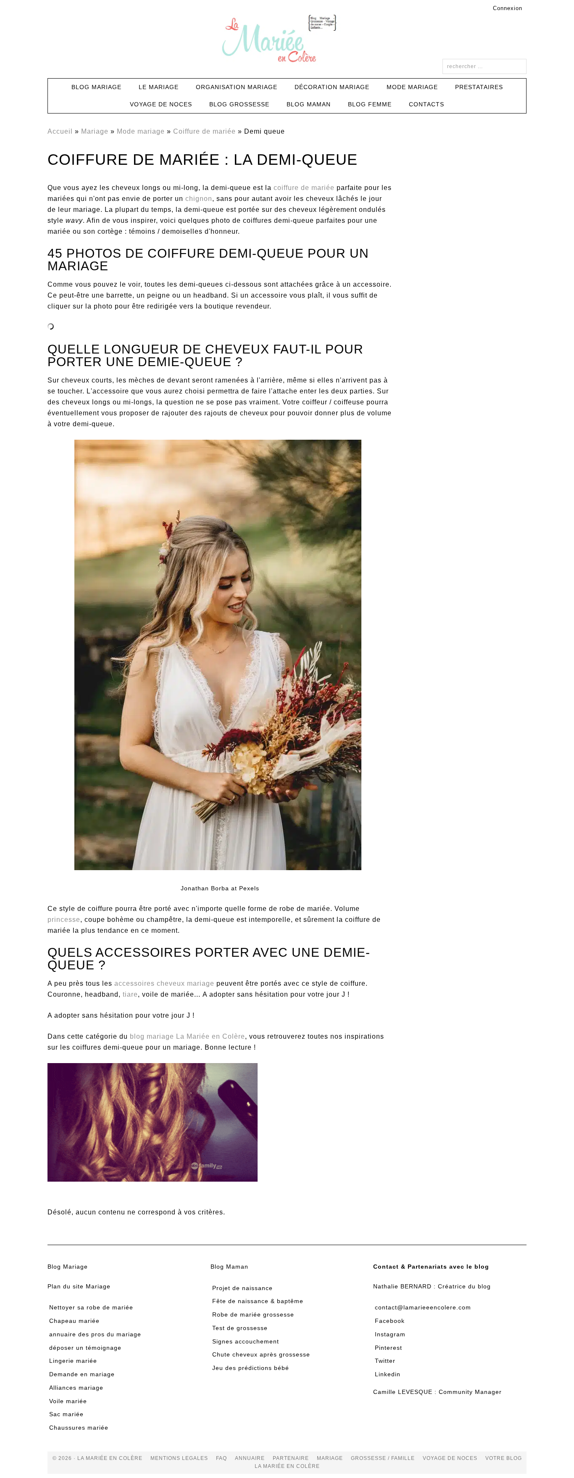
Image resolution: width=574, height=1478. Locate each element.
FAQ (221, 1458)
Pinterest (388, 1347)
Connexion (507, 8)
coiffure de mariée (304, 187)
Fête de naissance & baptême (257, 1301)
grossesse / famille (383, 1458)
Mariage (94, 131)
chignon (198, 198)
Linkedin (387, 1374)
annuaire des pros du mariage (95, 1334)
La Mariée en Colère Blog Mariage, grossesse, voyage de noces (287, 39)
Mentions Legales (179, 1458)
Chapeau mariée (74, 1320)
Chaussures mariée (78, 1427)
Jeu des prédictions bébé (250, 1368)
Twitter (385, 1360)
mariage (330, 1458)
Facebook (390, 1320)
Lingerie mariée (73, 1360)
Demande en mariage (82, 1374)
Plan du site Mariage (79, 1286)
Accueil (60, 131)
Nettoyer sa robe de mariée (91, 1307)
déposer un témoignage (85, 1347)
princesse (63, 919)
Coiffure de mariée (204, 131)
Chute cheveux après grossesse (261, 1354)
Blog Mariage (67, 1266)
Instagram (390, 1334)
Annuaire (250, 1458)
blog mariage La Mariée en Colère (187, 1036)
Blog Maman (229, 1266)
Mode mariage (141, 131)
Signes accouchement (245, 1341)
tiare (130, 994)
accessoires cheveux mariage (164, 983)
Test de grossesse (240, 1328)
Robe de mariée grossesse (253, 1314)
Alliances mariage (76, 1387)
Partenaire (291, 1458)
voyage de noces (450, 1458)
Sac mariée (66, 1414)
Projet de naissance (242, 1288)
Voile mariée (68, 1401)
